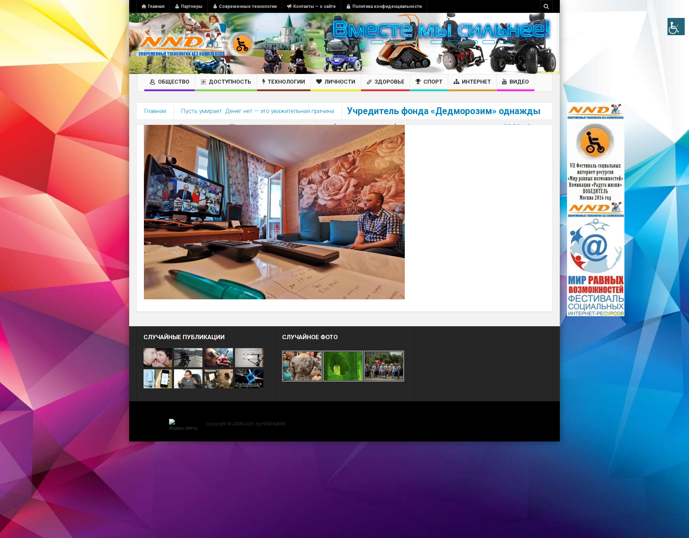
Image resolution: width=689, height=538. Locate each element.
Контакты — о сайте (314, 6)
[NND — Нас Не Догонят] (195, 43)
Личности (339, 82)
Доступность (230, 82)
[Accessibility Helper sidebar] (676, 26)
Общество (173, 82)
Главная (156, 6)
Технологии (286, 82)
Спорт (432, 82)
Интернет (476, 82)
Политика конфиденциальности (387, 6)
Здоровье (389, 82)
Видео (519, 82)
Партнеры (191, 6)
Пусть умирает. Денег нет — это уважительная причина (257, 110)
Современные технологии (248, 6)
